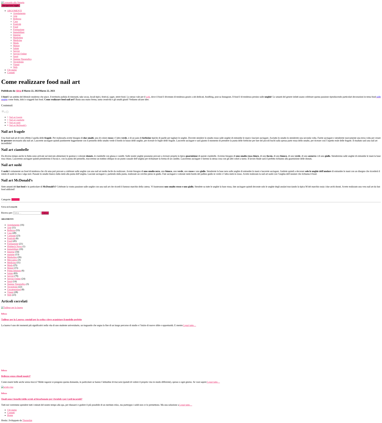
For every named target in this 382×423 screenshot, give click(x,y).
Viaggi (16, 64)
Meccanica (12, 260)
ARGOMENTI (14, 10)
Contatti (11, 72)
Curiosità (11, 235)
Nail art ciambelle (16, 120)
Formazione (18, 29)
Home (10, 415)
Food (15, 27)
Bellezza (17, 18)
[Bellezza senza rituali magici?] (28, 364)
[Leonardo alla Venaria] (12, 2)
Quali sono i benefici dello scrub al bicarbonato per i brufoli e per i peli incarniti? (41, 399)
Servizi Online (20, 53)
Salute (16, 48)
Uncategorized (14, 289)
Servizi (16, 51)
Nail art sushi (14, 122)
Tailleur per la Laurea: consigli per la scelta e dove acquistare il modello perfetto (41, 319)
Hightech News (14, 246)
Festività (17, 24)
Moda (16, 43)
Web (15, 67)
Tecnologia (18, 62)
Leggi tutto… (189, 325)
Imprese (17, 35)
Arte (15, 16)
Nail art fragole (15, 117)
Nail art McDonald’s (17, 125)
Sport (15, 56)
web (148, 97)
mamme (11, 254)
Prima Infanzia (14, 270)
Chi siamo (12, 70)
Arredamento (19, 13)
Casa (15, 21)
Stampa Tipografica (22, 59)
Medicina (17, 40)
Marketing (18, 37)
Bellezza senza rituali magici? (16, 376)
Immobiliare (18, 32)
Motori (16, 45)
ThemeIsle (27, 420)
